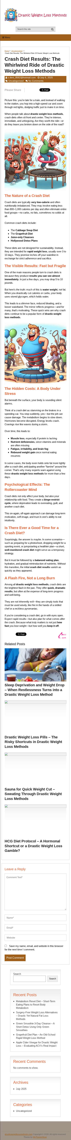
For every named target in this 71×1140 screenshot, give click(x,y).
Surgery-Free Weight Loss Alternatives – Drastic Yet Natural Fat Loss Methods (37, 1015)
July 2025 (21, 1088)
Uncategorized (16, 51)
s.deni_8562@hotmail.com (22, 77)
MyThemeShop (40, 1137)
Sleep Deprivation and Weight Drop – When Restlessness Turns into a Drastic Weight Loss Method (34, 690)
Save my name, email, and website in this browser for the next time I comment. (34, 948)
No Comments (35, 80)
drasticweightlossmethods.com (18, 1134)
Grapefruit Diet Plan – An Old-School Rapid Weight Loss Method (35, 1036)
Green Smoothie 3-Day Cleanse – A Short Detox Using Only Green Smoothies (35, 1027)
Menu (7, 37)
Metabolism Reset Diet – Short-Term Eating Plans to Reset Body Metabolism (35, 1004)
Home (7, 51)
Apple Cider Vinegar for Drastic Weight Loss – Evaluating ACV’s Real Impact (36, 1044)
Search (17, 973)
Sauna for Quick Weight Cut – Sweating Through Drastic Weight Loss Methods (33, 794)
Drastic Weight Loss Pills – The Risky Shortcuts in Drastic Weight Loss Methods (33, 742)
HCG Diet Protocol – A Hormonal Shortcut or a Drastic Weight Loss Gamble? (33, 846)
